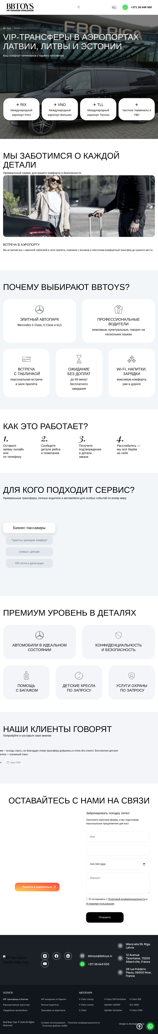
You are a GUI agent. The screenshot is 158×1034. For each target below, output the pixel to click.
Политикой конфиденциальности (127, 899)
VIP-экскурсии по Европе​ (53, 999)
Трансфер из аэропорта (53, 1010)
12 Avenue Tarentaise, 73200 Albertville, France (138, 958)
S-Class (82, 1010)
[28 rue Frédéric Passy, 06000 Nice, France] (120, 972)
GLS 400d (134, 1005)
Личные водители (50, 1005)
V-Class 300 (135, 999)
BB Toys (7, 28)
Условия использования (53, 1022)
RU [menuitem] (114, 7)
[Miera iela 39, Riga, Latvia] (120, 946)
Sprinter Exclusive (113, 1010)
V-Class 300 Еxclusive (115, 999)
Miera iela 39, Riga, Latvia (138, 945)
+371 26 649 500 (141, 7)
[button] (78, 7)
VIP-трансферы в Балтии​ (15, 999)
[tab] (29, 527)
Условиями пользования (100, 903)
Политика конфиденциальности (84, 1022)
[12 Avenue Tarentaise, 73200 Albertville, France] (120, 958)
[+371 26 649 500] (125, 7)
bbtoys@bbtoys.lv (100, 956)
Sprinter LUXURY (112, 1005)
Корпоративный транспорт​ (16, 1005)
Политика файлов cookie (54, 1025)
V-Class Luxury (86, 999)
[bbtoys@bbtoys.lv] (82, 956)
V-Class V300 (136, 1010)
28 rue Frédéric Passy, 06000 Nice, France (139, 972)
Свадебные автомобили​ (15, 1010)
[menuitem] (114, 7)
